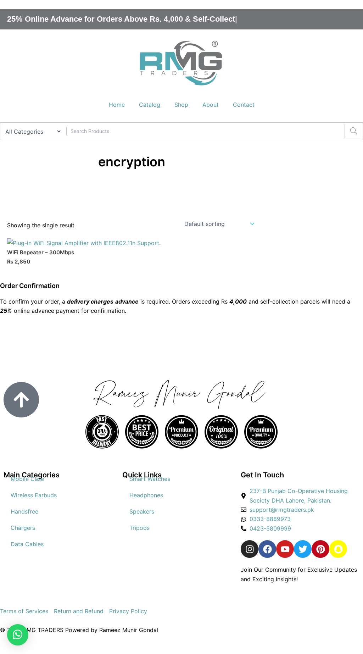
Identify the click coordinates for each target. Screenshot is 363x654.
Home (117, 104)
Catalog (149, 104)
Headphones (146, 495)
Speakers (141, 511)
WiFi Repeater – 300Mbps (40, 252)
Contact (244, 104)
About (210, 104)
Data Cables (27, 544)
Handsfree (24, 511)
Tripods (139, 527)
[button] (17, 634)
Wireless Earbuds (34, 495)
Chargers (23, 527)
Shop (181, 104)
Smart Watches (149, 478)
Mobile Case (27, 478)
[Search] (354, 131)
